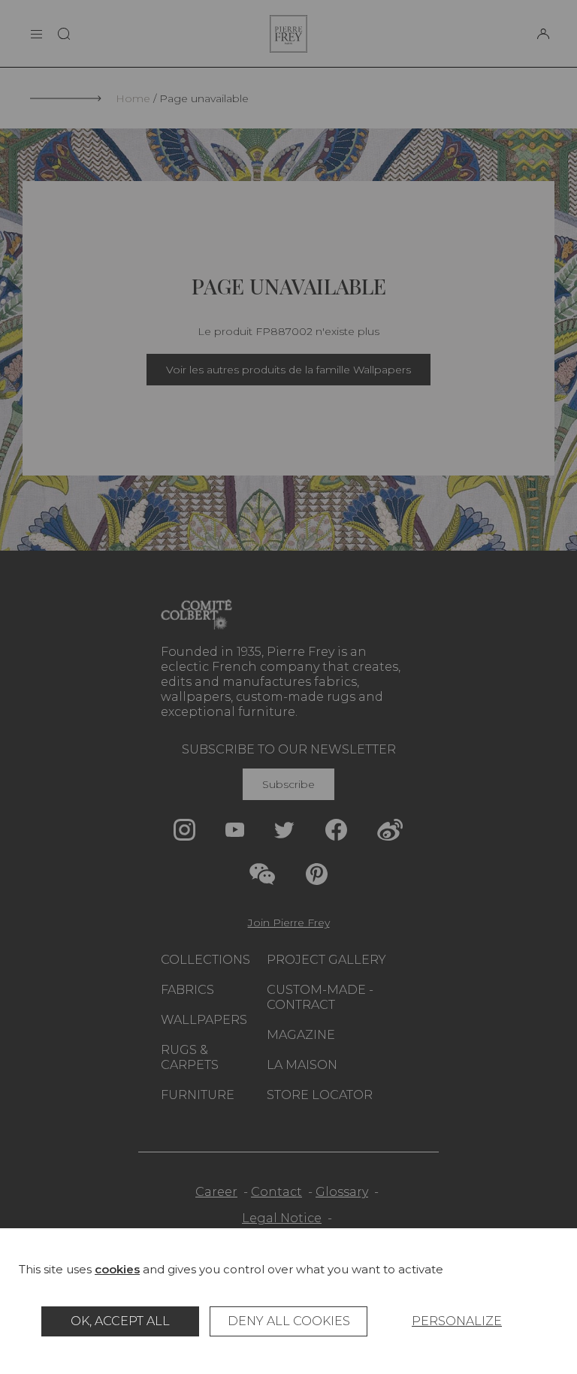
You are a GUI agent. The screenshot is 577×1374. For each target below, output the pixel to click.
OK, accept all (120, 1321)
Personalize (457, 1321)
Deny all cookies (289, 1321)
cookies (117, 1269)
